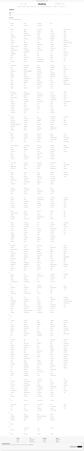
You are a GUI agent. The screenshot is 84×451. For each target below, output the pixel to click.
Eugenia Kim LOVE (66, 137)
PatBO (12, 310)
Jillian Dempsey (53, 197)
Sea (11, 369)
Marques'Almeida (26, 262)
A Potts (52, 53)
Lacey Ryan (12, 224)
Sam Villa (12, 356)
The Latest (25, 394)
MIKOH (51, 249)
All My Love (39, 31)
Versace (38, 406)
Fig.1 (24, 151)
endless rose (39, 135)
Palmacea (12, 299)
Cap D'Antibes (13, 105)
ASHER (65, 33)
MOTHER (65, 253)
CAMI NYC (12, 101)
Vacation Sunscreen (13, 404)
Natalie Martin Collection (14, 281)
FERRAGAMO (26, 149)
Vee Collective (26, 404)
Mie (51, 245)
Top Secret (52, 394)
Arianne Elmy (52, 61)
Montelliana (65, 245)
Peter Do (25, 304)
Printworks (52, 312)
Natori (25, 274)
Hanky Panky (13, 178)
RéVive (38, 326)
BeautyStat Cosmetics (27, 78)
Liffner (38, 241)
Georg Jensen (26, 162)
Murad (65, 262)
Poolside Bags (39, 308)
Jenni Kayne (39, 201)
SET (24, 341)
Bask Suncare (26, 67)
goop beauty (39, 166)
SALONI (12, 352)
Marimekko (25, 253)
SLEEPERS (38, 356)
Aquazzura (52, 57)
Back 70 (12, 69)
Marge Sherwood (26, 249)
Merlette (38, 266)
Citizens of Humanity (40, 101)
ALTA (38, 40)
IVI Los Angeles (53, 191)
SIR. (37, 339)
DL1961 (38, 122)
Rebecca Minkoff (26, 326)
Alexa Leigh (25, 48)
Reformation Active (26, 333)
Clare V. (38, 103)
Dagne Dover (12, 116)
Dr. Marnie (52, 124)
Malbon (12, 260)
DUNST (65, 120)
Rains (11, 335)
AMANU (38, 46)
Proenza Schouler (66, 299)
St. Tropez (52, 354)
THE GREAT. (25, 390)
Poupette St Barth (53, 299)
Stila (51, 371)
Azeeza (65, 59)
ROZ (64, 331)
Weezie (38, 414)
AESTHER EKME (13, 53)
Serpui (25, 339)
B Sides (65, 67)
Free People (52, 156)
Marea (25, 247)
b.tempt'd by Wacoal (13, 65)
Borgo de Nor (52, 69)
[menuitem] (21, 4)
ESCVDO (52, 135)
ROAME (52, 324)
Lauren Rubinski (26, 224)
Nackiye (12, 274)
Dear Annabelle (26, 118)
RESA (38, 320)
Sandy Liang (12, 358)
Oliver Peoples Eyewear (27, 293)
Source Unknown (53, 339)
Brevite (51, 80)
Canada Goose (13, 103)
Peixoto (25, 297)
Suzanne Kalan (66, 360)
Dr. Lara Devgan (53, 120)
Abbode (12, 38)
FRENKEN (65, 145)
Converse (52, 101)
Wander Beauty (13, 419)
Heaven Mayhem (26, 178)
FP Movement (39, 156)
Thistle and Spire (39, 396)
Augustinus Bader (66, 46)
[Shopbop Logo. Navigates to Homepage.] (42, 4)
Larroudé (12, 239)
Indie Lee (12, 193)
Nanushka (12, 279)
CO (37, 110)
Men (13, 12)
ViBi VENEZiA (39, 408)
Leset (38, 226)
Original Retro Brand (53, 287)
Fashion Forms (13, 158)
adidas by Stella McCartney (15, 46)
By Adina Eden (66, 76)
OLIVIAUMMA (39, 285)
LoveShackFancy (66, 222)
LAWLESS (25, 228)
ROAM (51, 322)
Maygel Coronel (39, 253)
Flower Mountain (39, 147)
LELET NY (25, 239)
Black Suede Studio (40, 82)
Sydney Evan (65, 367)
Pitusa (38, 299)
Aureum (65, 48)
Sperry (51, 343)
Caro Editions (13, 110)
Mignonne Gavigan (53, 247)
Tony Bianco (52, 392)
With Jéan (52, 414)
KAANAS (12, 211)
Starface (52, 356)
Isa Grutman (39, 193)
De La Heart (25, 122)
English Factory (39, 137)
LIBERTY (38, 237)
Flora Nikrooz (39, 145)
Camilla (12, 99)
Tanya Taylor (12, 388)
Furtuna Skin (65, 151)
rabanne (12, 324)
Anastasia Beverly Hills (40, 59)
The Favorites (26, 386)
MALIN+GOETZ (13, 264)
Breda (51, 78)
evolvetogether (66, 139)
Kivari (51, 216)
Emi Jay (25, 141)
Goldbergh (25, 168)
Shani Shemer (26, 347)
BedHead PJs (26, 82)
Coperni (52, 103)
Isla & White (52, 189)
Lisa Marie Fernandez (53, 228)
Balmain (12, 80)
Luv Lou (65, 232)
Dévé (38, 116)
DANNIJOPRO (13, 126)
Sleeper (38, 354)
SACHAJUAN (12, 345)
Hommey (38, 183)
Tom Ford (52, 390)
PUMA (65, 306)
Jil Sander (52, 199)
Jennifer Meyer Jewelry (40, 197)
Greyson (52, 164)
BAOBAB (12, 84)
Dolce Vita (38, 126)
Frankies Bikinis (53, 149)
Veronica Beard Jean (40, 404)
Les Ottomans (39, 230)
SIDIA (25, 360)
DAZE (25, 116)
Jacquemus (12, 197)
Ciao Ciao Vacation (40, 95)
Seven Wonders (26, 345)
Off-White (12, 291)
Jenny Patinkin (39, 205)
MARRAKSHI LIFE (26, 264)
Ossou (65, 285)
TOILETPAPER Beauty (54, 386)
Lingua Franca (53, 224)
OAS (11, 289)
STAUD (51, 362)
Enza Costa (39, 141)
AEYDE (12, 55)
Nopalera (52, 279)
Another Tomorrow (53, 48)
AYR (64, 57)
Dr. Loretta (52, 122)
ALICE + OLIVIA (26, 57)
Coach (38, 112)
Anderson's (52, 31)
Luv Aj (65, 230)
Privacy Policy (31, 444)
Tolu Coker (52, 388)
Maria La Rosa (26, 251)
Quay (11, 316)
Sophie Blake (39, 369)
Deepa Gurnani (26, 120)
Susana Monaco (66, 358)
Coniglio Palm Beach (53, 99)
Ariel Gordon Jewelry (66, 29)
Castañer (25, 97)
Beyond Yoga (39, 69)
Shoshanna (25, 356)
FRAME (38, 158)
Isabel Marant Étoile (40, 191)
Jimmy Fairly (52, 201)
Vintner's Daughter (53, 406)
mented (38, 264)
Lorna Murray (52, 241)
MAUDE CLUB (39, 249)
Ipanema (25, 191)
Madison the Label (13, 253)
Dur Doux (65, 122)
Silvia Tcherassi (26, 367)
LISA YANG (52, 232)
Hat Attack (25, 172)
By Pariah (65, 82)
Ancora (51, 29)
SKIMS (38, 347)
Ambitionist (39, 48)
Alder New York (26, 44)
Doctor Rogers (39, 124)
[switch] (9, 23)
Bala (11, 78)
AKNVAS (25, 42)
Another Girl (52, 46)
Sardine (12, 360)
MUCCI (65, 260)
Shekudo (25, 352)
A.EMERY (12, 29)
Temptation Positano (14, 390)
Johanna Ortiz (66, 197)
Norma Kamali (53, 281)
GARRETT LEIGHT (13, 166)
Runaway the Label (66, 333)
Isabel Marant (39, 189)
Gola (24, 166)
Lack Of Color (13, 226)
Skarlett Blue (39, 343)
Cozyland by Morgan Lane (67, 101)
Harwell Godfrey (13, 183)
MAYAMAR (38, 251)
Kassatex (25, 211)
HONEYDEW (52, 172)
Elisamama (25, 135)
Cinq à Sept (39, 99)
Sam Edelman (13, 354)
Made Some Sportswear (14, 249)
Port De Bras (39, 310)
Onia (38, 291)
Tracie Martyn (66, 381)
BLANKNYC (38, 84)
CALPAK (12, 95)
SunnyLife (65, 352)
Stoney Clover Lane (53, 375)
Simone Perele (26, 371)
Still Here (52, 373)
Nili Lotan (38, 281)
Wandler (25, 414)
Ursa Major (52, 400)
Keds (24, 216)
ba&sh (12, 67)
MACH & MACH (13, 245)
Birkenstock (39, 74)
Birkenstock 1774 (39, 76)
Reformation (26, 331)
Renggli (25, 335)
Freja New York (53, 158)
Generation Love (13, 168)
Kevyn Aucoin (39, 211)
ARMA (64, 31)
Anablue (38, 57)
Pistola (38, 297)
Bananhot (12, 82)
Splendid (52, 345)
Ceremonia (25, 105)
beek (24, 84)
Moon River (65, 249)
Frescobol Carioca (66, 147)
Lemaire (25, 241)
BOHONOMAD (52, 67)
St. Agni (52, 352)
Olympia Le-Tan (39, 287)
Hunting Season (66, 174)
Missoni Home (53, 260)
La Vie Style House (26, 226)
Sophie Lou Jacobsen (40, 371)
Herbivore (25, 183)
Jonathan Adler (66, 199)
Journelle (65, 201)
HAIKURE (12, 172)
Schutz (12, 367)
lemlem (38, 222)
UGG (11, 400)
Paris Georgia (13, 304)
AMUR (38, 55)
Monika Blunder (53, 266)
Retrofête (38, 322)
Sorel (38, 373)
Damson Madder (13, 122)
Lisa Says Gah (53, 230)
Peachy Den (12, 312)
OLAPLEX (25, 289)
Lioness (52, 226)
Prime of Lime (52, 308)
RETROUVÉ (38, 324)
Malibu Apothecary (13, 262)
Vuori (64, 408)
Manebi (12, 266)
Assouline (65, 38)
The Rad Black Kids (40, 386)
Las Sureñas (12, 241)
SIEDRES (25, 362)
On (37, 289)
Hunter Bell (52, 183)
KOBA (64, 211)
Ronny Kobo (52, 333)
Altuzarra (38, 42)
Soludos (38, 367)
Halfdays (12, 176)
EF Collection (13, 137)
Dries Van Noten (66, 116)
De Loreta (25, 124)
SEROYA (12, 375)
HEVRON (38, 174)
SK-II (38, 345)
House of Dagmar (53, 178)
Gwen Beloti (65, 168)
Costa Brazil (52, 110)
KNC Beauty (52, 218)
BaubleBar (25, 69)
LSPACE (65, 224)
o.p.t (11, 285)
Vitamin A (52, 408)
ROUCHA (65, 326)
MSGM (65, 258)
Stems (51, 367)
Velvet (25, 408)
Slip (37, 358)
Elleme (25, 139)
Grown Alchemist (53, 166)
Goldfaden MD (39, 162)
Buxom (65, 74)
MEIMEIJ (38, 258)
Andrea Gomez (53, 33)
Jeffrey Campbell (26, 201)
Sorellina (38, 375)
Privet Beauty (66, 297)
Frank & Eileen (53, 147)
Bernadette (38, 67)
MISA (51, 253)
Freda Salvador (53, 151)
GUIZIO (65, 166)
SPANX (51, 341)
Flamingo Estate (26, 156)
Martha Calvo (26, 266)
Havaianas (25, 176)
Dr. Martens (52, 126)
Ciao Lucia (38, 97)
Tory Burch (52, 396)
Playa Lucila (39, 304)
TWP (64, 392)
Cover (64, 99)
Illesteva (12, 191)
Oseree (51, 289)
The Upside (38, 390)
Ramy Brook (25, 320)
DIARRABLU (39, 120)
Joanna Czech (52, 203)
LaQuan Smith (13, 237)
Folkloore (38, 151)
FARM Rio (12, 156)
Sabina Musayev (13, 339)
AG (11, 59)
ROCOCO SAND (53, 326)
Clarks (38, 105)
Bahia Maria (12, 74)
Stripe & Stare (66, 339)
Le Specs (38, 232)
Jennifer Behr (26, 205)
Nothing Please (66, 274)
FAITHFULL (12, 149)
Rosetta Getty (66, 320)
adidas (12, 44)
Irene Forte (25, 193)
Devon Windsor (39, 118)
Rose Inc (52, 335)
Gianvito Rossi (26, 164)
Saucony (12, 362)
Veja (24, 406)
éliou (11, 141)
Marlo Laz (25, 258)
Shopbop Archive (26, 354)
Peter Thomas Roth (26, 306)
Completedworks (53, 97)
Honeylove (52, 174)
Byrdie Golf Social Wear (67, 84)
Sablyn (12, 341)
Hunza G (65, 176)
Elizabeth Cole (26, 137)
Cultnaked (65, 105)
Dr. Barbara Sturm (53, 116)
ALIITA (25, 61)
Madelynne (12, 247)
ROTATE (65, 324)
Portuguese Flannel (40, 312)
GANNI (12, 164)
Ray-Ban (25, 322)
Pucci (64, 304)
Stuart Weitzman (66, 343)
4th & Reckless (39, 23)
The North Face (39, 381)
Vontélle (65, 404)
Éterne (51, 141)
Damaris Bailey (13, 120)
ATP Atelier (65, 44)
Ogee (24, 285)
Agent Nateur (12, 61)
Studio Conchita (66, 345)
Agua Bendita (26, 33)
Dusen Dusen (65, 124)
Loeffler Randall (53, 237)
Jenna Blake (25, 203)
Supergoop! (65, 356)
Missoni (52, 258)
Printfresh (52, 310)
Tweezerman (65, 390)
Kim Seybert (52, 211)
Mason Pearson (39, 245)
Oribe (51, 285)
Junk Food (65, 205)
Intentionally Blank (26, 189)
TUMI (64, 388)
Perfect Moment (26, 299)
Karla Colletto (13, 218)
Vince (51, 404)
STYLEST (65, 347)
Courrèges (65, 95)
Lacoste (12, 228)
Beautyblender (26, 76)
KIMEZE (38, 218)
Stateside (52, 360)
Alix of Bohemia (39, 29)
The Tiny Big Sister (40, 388)
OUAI (64, 289)
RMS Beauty (52, 320)
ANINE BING (52, 38)
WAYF (25, 419)
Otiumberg (65, 287)
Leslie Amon (39, 228)
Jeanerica (25, 199)
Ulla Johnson (26, 400)
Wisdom (38, 419)
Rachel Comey (13, 326)
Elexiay (12, 139)
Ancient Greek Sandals (40, 61)
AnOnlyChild (52, 44)
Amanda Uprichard (40, 44)
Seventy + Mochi (26, 343)
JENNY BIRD (39, 203)
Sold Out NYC (39, 362)
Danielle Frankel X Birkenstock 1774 (16, 124)
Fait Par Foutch (13, 151)
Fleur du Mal (26, 158)
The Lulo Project (39, 379)
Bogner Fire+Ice (53, 65)
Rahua (12, 331)
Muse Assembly (66, 264)
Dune (64, 118)
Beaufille (25, 74)
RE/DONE (25, 324)
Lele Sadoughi (26, 237)
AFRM (11, 57)
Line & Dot (52, 222)
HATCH (25, 174)
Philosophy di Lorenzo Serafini (28, 310)
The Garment (26, 388)
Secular (12, 371)
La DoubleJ (12, 230)
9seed (51, 23)
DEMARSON (25, 126)
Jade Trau (12, 201)
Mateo (38, 247)
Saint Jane (12, 347)
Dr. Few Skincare (53, 118)
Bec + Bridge (26, 80)
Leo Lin (38, 224)
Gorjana (38, 168)
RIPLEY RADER (39, 333)
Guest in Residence (66, 164)
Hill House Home (39, 178)
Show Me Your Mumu (27, 358)
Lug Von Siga (65, 226)
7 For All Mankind (39, 25)
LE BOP (25, 230)
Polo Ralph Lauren (39, 306)
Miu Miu (52, 262)
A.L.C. (11, 31)
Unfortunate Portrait (40, 400)
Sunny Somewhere (66, 354)
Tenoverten (12, 392)
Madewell (12, 251)
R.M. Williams (13, 320)
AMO (38, 53)
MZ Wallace (65, 266)
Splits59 (52, 347)
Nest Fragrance (26, 279)
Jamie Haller (12, 205)
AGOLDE (25, 31)
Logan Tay (52, 239)
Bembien (38, 65)
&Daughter (12, 23)
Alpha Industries (39, 38)
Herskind (38, 172)
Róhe (51, 331)
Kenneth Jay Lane (26, 218)
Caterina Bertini (26, 99)
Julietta (65, 203)
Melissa (38, 260)
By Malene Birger (66, 80)
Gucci (64, 162)
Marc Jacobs (26, 245)
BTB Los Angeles (66, 69)
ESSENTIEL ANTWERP (54, 137)
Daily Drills (12, 118)
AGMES (25, 29)
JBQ (24, 197)
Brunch (65, 65)
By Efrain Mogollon (66, 78)
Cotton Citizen (53, 112)
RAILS (12, 333)
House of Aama (53, 176)
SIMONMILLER (26, 375)
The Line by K (26, 396)
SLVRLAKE (38, 360)
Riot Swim (38, 331)
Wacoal (12, 414)
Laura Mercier (26, 222)
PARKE (12, 308)
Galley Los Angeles (13, 162)
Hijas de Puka (39, 176)
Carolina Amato (13, 112)
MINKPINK (52, 251)
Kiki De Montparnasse (40, 216)
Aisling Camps (26, 38)
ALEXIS (25, 53)
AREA (51, 59)
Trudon (65, 386)
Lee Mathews (26, 232)
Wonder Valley (53, 419)
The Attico (25, 379)
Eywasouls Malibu (66, 141)
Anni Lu (52, 42)
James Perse (12, 203)
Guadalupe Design (53, 168)
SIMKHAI (25, 369)
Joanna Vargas (53, 205)
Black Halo (38, 80)
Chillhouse (25, 110)
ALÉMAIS (25, 46)
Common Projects (53, 95)
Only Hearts (39, 293)
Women (10, 12)
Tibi (51, 379)
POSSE (52, 297)
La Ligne (12, 232)
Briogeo (52, 84)
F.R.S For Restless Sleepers (14, 145)
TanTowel (12, 386)
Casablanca (25, 95)
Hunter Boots (65, 172)
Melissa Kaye (39, 262)
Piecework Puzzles (26, 312)
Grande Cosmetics (53, 162)
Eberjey (12, 135)
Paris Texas (12, 306)
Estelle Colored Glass (54, 139)
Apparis (52, 55)
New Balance (39, 274)
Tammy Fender (13, 381)
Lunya (64, 228)
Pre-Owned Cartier (53, 304)
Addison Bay (12, 42)
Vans (11, 408)
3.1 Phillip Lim (26, 25)
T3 (11, 379)
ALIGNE (25, 59)
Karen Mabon (13, 216)
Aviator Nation (66, 53)
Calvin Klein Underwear (14, 97)
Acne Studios (12, 40)
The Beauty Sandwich (27, 381)
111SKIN (12, 25)
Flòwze (38, 149)
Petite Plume (26, 308)
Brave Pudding (53, 76)
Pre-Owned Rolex (53, 306)
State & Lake (52, 358)
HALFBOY (12, 174)
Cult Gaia (65, 103)
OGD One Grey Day (13, 293)
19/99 (25, 23)
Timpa (51, 381)
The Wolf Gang (39, 392)
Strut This (65, 341)
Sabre (11, 343)
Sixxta (38, 341)
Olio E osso (25, 291)
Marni (25, 260)
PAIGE (12, 297)
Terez (11, 394)
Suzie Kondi (65, 362)
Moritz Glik (65, 251)
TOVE (64, 379)
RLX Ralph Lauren (39, 335)
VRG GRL (65, 406)
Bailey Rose (12, 76)
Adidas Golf (12, 48)
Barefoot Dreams (26, 65)
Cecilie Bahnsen (26, 101)
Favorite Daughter (26, 145)
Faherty (12, 147)
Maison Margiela (13, 258)
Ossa (51, 293)
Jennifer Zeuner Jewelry (40, 199)
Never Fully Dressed (27, 281)
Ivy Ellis (52, 193)
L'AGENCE (12, 222)
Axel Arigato (65, 55)
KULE (64, 216)
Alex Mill (25, 55)
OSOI (51, 291)
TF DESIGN (12, 396)
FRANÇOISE (52, 145)
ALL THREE (39, 33)
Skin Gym (38, 352)
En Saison (38, 139)
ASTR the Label (66, 40)
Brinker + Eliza (53, 82)
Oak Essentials (13, 287)
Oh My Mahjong (26, 287)
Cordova (52, 105)
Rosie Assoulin (66, 322)
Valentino (12, 406)
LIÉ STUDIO (39, 239)
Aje (24, 40)
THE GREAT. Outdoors (27, 392)
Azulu (64, 61)
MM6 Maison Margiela (54, 264)
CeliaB (25, 103)
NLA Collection (53, 274)
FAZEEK (25, 147)
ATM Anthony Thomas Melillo (68, 42)
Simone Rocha (26, 373)
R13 (11, 322)
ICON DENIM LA (13, 189)
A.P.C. (11, 33)
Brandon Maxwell (53, 74)
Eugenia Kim (65, 135)
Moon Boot (65, 247)
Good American (39, 164)
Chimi (25, 112)
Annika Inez (52, 40)
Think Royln (39, 394)
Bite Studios (39, 78)
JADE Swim (12, 199)
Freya (64, 149)
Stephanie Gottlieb (53, 369)
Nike (38, 279)
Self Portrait (12, 373)
